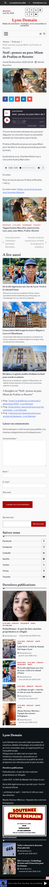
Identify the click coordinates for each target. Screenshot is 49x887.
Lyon (5, 231)
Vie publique (7, 625)
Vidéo (33, 623)
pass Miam (18, 231)
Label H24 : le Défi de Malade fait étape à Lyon (23, 779)
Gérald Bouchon (11, 636)
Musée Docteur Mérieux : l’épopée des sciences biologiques (28, 713)
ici (9, 183)
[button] (45, 883)
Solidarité (25, 623)
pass (10, 231)
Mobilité (30, 686)
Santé (37, 641)
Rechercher (8, 517)
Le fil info (17, 225)
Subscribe (32, 126)
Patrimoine (27, 225)
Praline (27, 231)
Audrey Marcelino (18, 228)
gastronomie (33, 228)
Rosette (35, 231)
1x (19, 122)
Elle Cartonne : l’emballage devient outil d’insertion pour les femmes (30, 863)
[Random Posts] (40, 34)
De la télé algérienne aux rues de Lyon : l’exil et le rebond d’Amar (30, 670)
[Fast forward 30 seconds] (25, 122)
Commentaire (10, 438)
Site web (7, 492)
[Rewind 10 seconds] (14, 122)
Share (42, 126)
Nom (6, 471)
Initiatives (7, 225)
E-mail (6, 482)
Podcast (37, 225)
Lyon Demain (24, 20)
